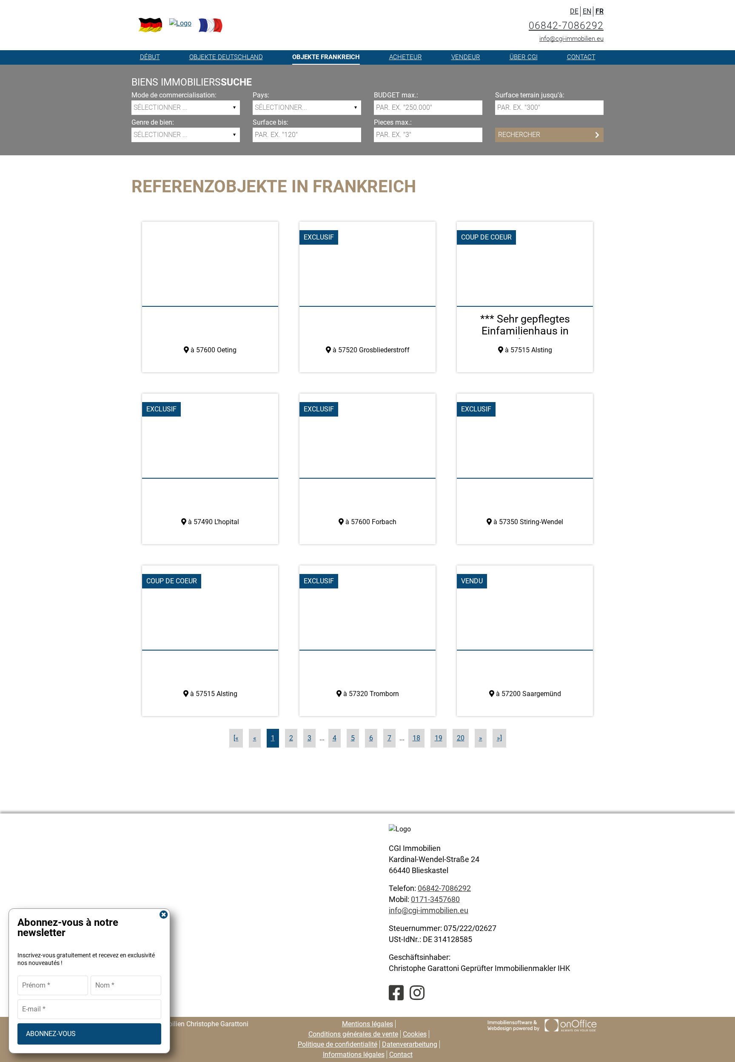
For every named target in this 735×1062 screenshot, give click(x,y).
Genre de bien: (152, 122)
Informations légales (354, 1055)
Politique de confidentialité (337, 1044)
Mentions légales (367, 1024)
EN (587, 11)
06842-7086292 (566, 25)
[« (236, 738)
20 (460, 738)
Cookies (415, 1034)
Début (150, 57)
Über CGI (524, 57)
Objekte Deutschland (226, 57)
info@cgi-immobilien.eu (571, 39)
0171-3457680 (435, 899)
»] (499, 738)
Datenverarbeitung (409, 1044)
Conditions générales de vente (353, 1034)
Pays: (261, 95)
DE (574, 11)
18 (416, 738)
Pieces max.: (393, 122)
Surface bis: (270, 122)
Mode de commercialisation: (174, 95)
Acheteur (405, 57)
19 (438, 738)
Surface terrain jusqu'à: (529, 95)
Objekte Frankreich (326, 57)
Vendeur (465, 57)
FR (599, 11)
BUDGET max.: (396, 95)
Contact (581, 57)
